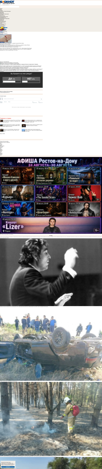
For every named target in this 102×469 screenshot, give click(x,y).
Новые (1, 101)
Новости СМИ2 (2, 133)
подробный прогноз (3, 142)
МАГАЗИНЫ (5, 31)
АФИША (1, 10)
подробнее (8, 142)
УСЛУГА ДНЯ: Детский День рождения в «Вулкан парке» (9, 46)
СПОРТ (1, 23)
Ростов (8, 92)
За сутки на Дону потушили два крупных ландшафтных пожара (9, 456)
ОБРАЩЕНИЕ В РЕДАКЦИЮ (4, 18)
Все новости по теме (3, 44)
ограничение (2, 92)
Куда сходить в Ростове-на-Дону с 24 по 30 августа (6, 234)
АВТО (1, 9)
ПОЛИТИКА (2, 20)
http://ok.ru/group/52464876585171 (11, 69)
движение (5, 92)
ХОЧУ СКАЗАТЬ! (2, 25)
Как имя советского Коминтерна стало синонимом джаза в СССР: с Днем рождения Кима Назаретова (14, 306)
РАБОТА (6, 27)
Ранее (9, 101)
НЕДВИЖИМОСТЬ (3, 17)
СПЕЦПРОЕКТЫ (2, 22)
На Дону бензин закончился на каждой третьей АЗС (49, 456)
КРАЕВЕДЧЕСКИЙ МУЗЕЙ (4, 14)
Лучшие (5, 101)
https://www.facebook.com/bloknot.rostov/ (23, 69)
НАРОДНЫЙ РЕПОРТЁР (4, 16)
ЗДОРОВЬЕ (2, 12)
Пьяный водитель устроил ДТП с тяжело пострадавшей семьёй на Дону (38, 306)
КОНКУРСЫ (2, 13)
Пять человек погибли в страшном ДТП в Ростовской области (9, 381)
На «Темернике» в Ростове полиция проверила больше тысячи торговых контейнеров (30, 456)
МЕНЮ (1, 8)
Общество (1, 61)
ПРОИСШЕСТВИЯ (3, 21)
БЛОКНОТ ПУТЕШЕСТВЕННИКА (5, 11)
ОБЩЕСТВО (2, 19)
